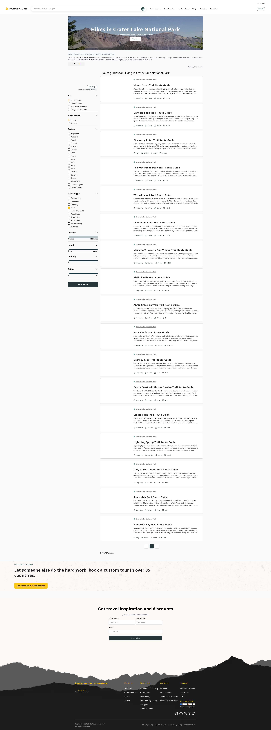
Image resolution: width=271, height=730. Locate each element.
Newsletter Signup (187, 688)
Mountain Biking (77, 211)
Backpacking (76, 198)
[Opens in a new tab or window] (176, 713)
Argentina (75, 134)
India (73, 159)
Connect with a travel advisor (31, 585)
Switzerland (75, 181)
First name (114, 618)
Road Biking (75, 214)
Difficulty (72, 256)
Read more (75, 64)
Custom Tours (183, 9)
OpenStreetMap (86, 89)
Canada (74, 149)
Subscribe (135, 638)
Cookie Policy (189, 724)
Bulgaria (74, 146)
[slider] (69, 237)
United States (79, 54)
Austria (74, 140)
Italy (72, 162)
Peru (73, 169)
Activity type (74, 193)
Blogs (194, 9)
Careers (127, 700)
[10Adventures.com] (17, 8)
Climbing (74, 204)
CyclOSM (95, 89)
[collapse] (97, 95)
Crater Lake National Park (104, 54)
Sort (70, 95)
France (73, 156)
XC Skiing (74, 227)
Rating (71, 269)
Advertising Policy (175, 724)
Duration (72, 232)
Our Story (128, 688)
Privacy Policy (147, 724)
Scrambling (75, 217)
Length (71, 245)
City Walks (75, 201)
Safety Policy (145, 696)
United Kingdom (77, 184)
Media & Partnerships (169, 700)
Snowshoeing (76, 223)
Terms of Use (160, 724)
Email (111, 627)
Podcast (127, 696)
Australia (74, 137)
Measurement (74, 115)
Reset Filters (83, 284)
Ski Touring (75, 220)
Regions (71, 129)
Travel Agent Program (169, 696)
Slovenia (74, 175)
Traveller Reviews (131, 692)
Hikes (70, 54)
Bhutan (74, 143)
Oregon (89, 54)
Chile (73, 153)
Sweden (74, 178)
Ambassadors (165, 692)
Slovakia (74, 172)
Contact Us (184, 692)
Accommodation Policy (149, 688)
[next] (178, 39)
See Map (92, 87)
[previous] (93, 39)
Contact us (261, 3)
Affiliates (163, 688)
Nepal (73, 165)
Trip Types (144, 704)
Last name (140, 618)
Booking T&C (145, 692)
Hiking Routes (135, 39)
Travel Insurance (146, 708)
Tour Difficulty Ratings (149, 700)
